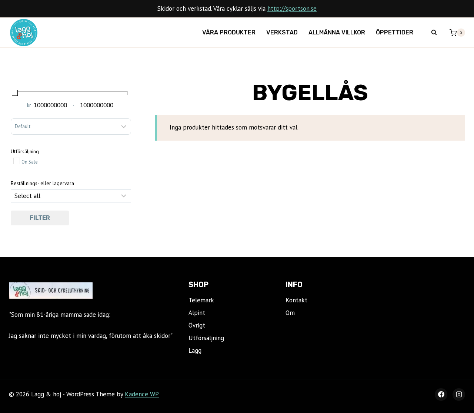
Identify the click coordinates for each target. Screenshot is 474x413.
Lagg (194, 350)
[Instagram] (459, 394)
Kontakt (296, 300)
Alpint (196, 313)
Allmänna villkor (336, 32)
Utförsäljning (206, 338)
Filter (40, 217)
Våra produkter (229, 32)
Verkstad (282, 32)
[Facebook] (441, 394)
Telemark (201, 300)
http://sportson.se (292, 8)
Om (290, 313)
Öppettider (394, 32)
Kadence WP (142, 394)
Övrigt (196, 325)
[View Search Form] (434, 32)
